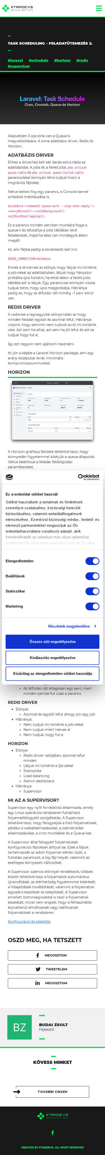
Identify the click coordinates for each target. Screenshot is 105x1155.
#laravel (15, 60)
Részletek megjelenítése (69, 626)
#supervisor (19, 66)
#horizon (62, 60)
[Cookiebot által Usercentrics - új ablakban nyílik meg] (78, 477)
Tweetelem (56, 969)
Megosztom (56, 955)
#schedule (38, 60)
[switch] (92, 576)
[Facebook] (52, 1133)
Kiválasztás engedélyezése (52, 658)
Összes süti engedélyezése (53, 642)
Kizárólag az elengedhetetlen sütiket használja (52, 673)
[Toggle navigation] (99, 8)
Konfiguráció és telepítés (29, 921)
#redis (82, 60)
